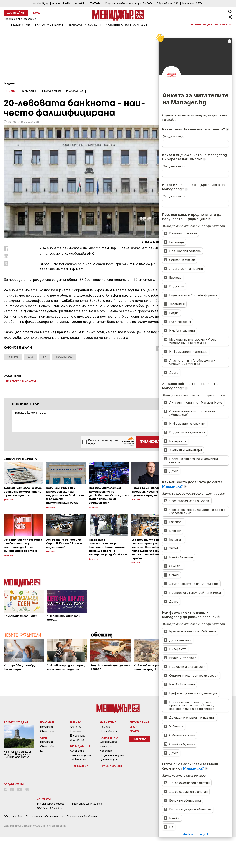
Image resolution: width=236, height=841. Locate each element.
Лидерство (77, 750)
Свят (29, 25)
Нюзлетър (139, 739)
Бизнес (40, 25)
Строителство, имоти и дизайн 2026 (129, 3)
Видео (134, 731)
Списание (194, 25)
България (17, 25)
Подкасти (210, 25)
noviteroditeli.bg (61, 3)
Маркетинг (96, 25)
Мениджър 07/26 (192, 3)
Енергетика (77, 735)
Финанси (75, 726)
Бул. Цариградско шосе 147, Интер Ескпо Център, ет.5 (69, 803)
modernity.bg (40, 3)
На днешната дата (112, 755)
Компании (76, 731)
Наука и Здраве (111, 766)
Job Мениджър (79, 759)
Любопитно (114, 25)
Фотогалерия (108, 742)
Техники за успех (80, 755)
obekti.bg (80, 3)
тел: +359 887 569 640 (49, 808)
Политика (46, 726)
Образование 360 (167, 3)
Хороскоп (106, 750)
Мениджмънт (57, 25)
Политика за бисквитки (82, 816)
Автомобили (139, 722)
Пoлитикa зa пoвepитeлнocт (44, 816)
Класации (106, 746)
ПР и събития (108, 731)
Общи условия (13, 816)
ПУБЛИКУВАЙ (151, 441)
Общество (47, 731)
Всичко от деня (136, 25)
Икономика (77, 740)
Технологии (77, 25)
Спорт (134, 726)
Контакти (44, 799)
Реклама (105, 726)
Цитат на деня (109, 759)
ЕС (42, 750)
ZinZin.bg (95, 3)
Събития (226, 25)
